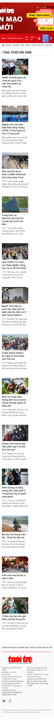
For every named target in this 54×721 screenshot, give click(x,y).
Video (22, 45)
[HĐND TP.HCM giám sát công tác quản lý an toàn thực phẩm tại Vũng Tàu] (15, 67)
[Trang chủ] (3, 45)
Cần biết (26, 38)
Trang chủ (6, 647)
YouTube (19, 38)
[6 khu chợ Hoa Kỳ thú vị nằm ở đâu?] (15, 564)
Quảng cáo (32, 38)
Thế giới (33, 45)
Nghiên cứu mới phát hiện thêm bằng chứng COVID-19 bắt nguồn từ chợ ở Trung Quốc (13, 129)
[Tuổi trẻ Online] (20, 659)
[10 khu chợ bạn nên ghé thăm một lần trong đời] (15, 605)
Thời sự (27, 45)
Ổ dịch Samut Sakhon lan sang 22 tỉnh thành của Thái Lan (13, 356)
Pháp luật (40, 45)
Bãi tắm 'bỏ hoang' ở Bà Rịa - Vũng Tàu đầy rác (13, 536)
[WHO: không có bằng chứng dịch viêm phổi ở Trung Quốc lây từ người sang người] (15, 477)
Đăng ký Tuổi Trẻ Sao (45, 38)
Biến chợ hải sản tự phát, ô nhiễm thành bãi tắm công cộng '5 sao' (13, 174)
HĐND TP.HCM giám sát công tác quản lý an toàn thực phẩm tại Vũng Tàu (14, 82)
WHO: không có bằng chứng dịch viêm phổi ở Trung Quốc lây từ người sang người (14, 492)
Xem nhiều (15, 45)
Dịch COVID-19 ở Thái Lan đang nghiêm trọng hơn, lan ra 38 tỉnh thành (14, 265)
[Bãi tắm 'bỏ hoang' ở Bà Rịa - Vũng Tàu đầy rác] (15, 524)
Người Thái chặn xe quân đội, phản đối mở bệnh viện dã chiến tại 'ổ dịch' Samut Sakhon (14, 310)
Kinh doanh (49, 45)
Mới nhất (8, 45)
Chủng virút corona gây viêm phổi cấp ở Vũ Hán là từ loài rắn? (14, 446)
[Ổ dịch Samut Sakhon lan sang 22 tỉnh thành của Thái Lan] (15, 342)
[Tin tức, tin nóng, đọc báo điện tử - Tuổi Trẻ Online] (3, 38)
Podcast (10, 38)
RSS (30, 686)
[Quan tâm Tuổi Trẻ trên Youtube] (4, 701)
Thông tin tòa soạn (9, 690)
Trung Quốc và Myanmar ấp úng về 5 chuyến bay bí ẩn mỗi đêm (13, 220)
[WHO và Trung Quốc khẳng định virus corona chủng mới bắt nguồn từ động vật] (15, 386)
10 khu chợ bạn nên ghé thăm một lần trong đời (14, 618)
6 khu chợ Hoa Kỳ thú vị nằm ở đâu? (13, 577)
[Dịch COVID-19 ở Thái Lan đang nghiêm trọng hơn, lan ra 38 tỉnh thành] (15, 251)
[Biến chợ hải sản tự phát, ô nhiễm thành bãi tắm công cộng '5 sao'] (15, 160)
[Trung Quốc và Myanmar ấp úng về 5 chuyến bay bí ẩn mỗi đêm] (15, 204)
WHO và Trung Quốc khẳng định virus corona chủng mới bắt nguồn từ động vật (14, 401)
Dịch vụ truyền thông (34, 681)
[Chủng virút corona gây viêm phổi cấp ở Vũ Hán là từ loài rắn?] (15, 433)
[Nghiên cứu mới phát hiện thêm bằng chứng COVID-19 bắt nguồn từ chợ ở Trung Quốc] (15, 114)
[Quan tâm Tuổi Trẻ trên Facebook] (10, 701)
